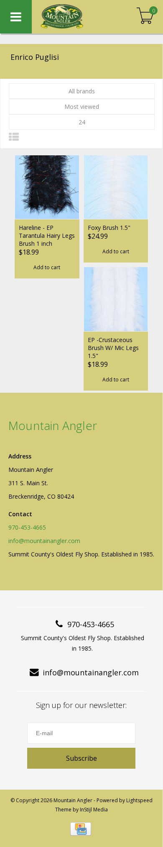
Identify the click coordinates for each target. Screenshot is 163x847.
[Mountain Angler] (75, 16)
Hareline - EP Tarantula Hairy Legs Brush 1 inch (47, 235)
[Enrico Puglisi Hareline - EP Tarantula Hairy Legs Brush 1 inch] (47, 187)
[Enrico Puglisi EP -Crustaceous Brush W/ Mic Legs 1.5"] (116, 299)
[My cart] (145, 16)
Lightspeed (139, 800)
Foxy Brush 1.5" (109, 228)
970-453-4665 (27, 527)
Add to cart (46, 267)
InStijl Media (94, 809)
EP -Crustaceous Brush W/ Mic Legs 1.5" (113, 348)
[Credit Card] (80, 829)
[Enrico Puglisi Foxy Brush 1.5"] (116, 187)
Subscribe (81, 758)
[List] (14, 137)
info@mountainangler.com (44, 541)
